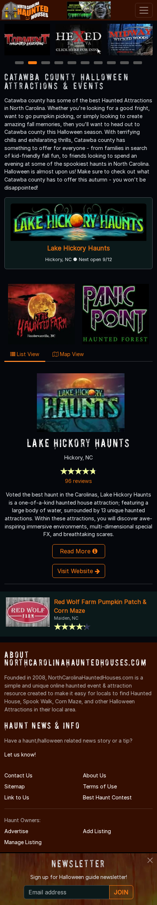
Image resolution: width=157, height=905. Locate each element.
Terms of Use (100, 786)
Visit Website (76, 571)
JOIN (121, 892)
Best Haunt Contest (107, 797)
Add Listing (97, 831)
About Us (94, 775)
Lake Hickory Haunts (78, 248)
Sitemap (14, 786)
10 (138, 63)
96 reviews (78, 481)
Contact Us (18, 775)
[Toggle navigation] (144, 10)
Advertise (16, 831)
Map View (71, 354)
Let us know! (20, 754)
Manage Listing (23, 842)
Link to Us (16, 797)
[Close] (150, 860)
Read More (76, 551)
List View (27, 354)
